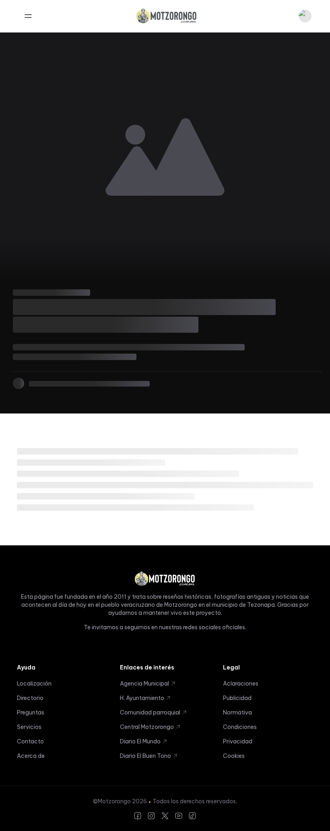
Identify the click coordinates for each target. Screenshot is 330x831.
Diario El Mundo (140, 741)
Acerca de (31, 755)
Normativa (237, 712)
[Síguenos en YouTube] (179, 816)
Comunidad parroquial (150, 712)
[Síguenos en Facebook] (138, 816)
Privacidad (237, 741)
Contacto (30, 741)
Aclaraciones (240, 683)
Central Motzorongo (147, 727)
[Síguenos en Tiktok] (192, 816)
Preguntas (30, 712)
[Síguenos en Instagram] (151, 816)
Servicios (29, 727)
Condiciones (240, 727)
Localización (34, 683)
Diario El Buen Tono (145, 755)
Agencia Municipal (144, 683)
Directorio (30, 698)
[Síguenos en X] (165, 816)
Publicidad (237, 698)
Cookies (234, 755)
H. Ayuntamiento (142, 698)
